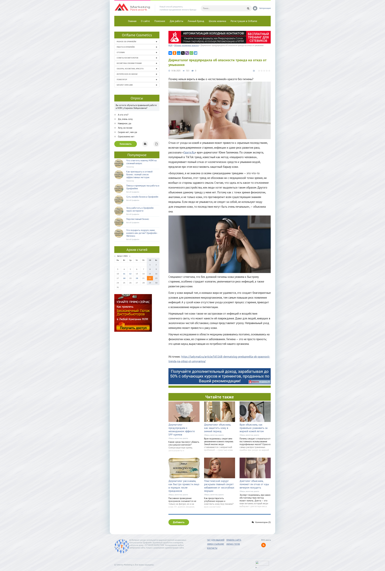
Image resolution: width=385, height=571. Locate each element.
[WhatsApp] (191, 53)
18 (124, 278)
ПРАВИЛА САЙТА (233, 540)
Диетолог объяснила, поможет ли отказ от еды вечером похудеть (254, 484)
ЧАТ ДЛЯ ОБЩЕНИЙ (215, 540)
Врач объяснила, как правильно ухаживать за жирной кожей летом (253, 428)
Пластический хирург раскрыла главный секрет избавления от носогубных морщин (219, 486)
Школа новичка (217, 21)
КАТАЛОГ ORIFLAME (125, 85)
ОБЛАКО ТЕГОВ (233, 544)
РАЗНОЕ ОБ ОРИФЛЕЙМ (126, 41)
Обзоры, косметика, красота (178, 438)
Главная (132, 21)
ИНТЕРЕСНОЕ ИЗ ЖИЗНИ (127, 74)
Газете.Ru (189, 152)
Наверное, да (124, 123)
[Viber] (187, 53)
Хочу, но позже (124, 127)
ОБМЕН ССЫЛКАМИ (215, 544)
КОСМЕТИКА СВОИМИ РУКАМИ (129, 63)
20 (137, 278)
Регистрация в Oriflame (244, 21)
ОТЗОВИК (121, 52)
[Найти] (248, 8)
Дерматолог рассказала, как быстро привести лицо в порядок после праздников (183, 486)
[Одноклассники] (174, 53)
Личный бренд (196, 21)
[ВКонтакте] (170, 53)
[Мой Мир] (178, 53)
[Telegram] (195, 53)
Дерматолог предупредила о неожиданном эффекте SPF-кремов (181, 429)
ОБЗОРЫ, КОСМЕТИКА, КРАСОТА (130, 69)
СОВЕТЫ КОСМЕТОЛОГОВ (127, 58)
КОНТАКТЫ (212, 548)
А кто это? (122, 114)
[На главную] (132, 8)
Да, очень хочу (125, 119)
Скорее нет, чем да (127, 132)
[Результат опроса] (145, 144)
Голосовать (126, 143)
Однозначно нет (125, 136)
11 (124, 274)
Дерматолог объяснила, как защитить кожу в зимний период (217, 428)
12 (130, 274)
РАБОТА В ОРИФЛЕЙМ (126, 47)
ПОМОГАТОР (122, 79)
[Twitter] (183, 53)
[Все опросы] (156, 144)
